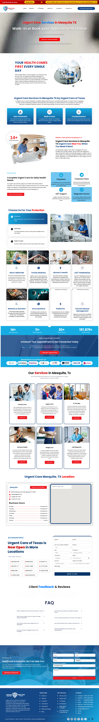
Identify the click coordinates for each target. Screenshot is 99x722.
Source (56, 524)
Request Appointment (50, 316)
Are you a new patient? (61, 508)
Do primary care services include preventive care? (66, 574)
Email (74, 502)
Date (74, 518)
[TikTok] (89, 682)
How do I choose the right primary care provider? (27, 593)
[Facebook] (72, 682)
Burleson (76, 309)
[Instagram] (85, 682)
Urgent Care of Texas (25, 309)
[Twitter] (78, 682)
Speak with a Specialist (11, 636)
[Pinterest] (75, 682)
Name (56, 502)
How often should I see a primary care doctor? (67, 586)
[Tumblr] (92, 682)
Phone (75, 508)
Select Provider (77, 524)
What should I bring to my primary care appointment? (64, 592)
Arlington (72, 309)
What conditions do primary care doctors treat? (30, 574)
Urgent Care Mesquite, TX (49, 440)
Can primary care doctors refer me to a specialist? (28, 587)
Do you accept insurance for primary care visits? (67, 581)
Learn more (22, 380)
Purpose (75, 513)
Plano (32, 310)
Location (57, 518)
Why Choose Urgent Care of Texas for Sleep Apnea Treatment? (28, 580)
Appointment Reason (59, 626)
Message (57, 529)
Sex (55, 513)
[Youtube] (68, 682)
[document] (49, 703)
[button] (31, 575)
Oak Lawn (27, 310)
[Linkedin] (82, 682)
